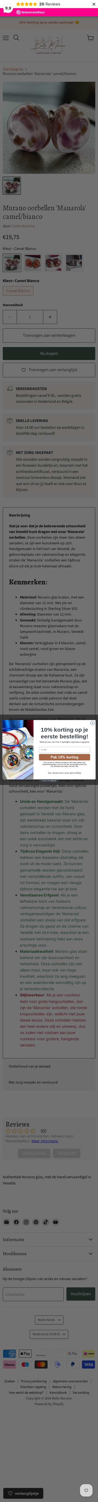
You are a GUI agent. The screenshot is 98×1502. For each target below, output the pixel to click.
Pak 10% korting (64, 757)
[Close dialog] (92, 723)
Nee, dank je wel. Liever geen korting (64, 773)
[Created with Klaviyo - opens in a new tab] (49, 780)
